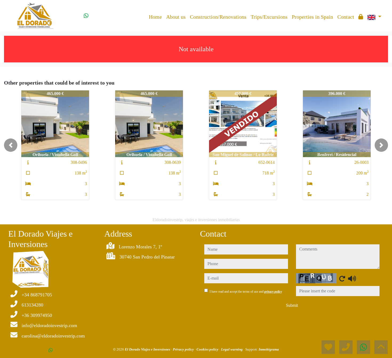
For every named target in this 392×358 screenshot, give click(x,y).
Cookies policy (208, 349)
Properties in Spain (312, 17)
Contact (345, 17)
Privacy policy (184, 349)
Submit (292, 305)
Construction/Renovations (218, 17)
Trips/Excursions (269, 17)
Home (155, 17)
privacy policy (273, 291)
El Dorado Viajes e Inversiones (148, 349)
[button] (10, 145)
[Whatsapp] (86, 16)
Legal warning (232, 349)
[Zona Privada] (360, 17)
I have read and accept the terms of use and (246, 291)
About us (176, 17)
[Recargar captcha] (342, 278)
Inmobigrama (269, 349)
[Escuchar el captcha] (352, 278)
